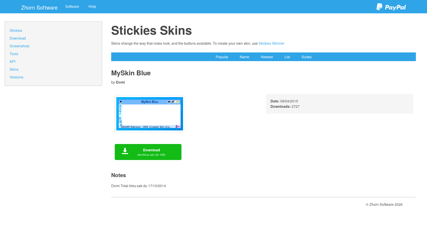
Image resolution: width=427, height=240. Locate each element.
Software (72, 6)
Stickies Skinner (271, 43)
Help (92, 6)
